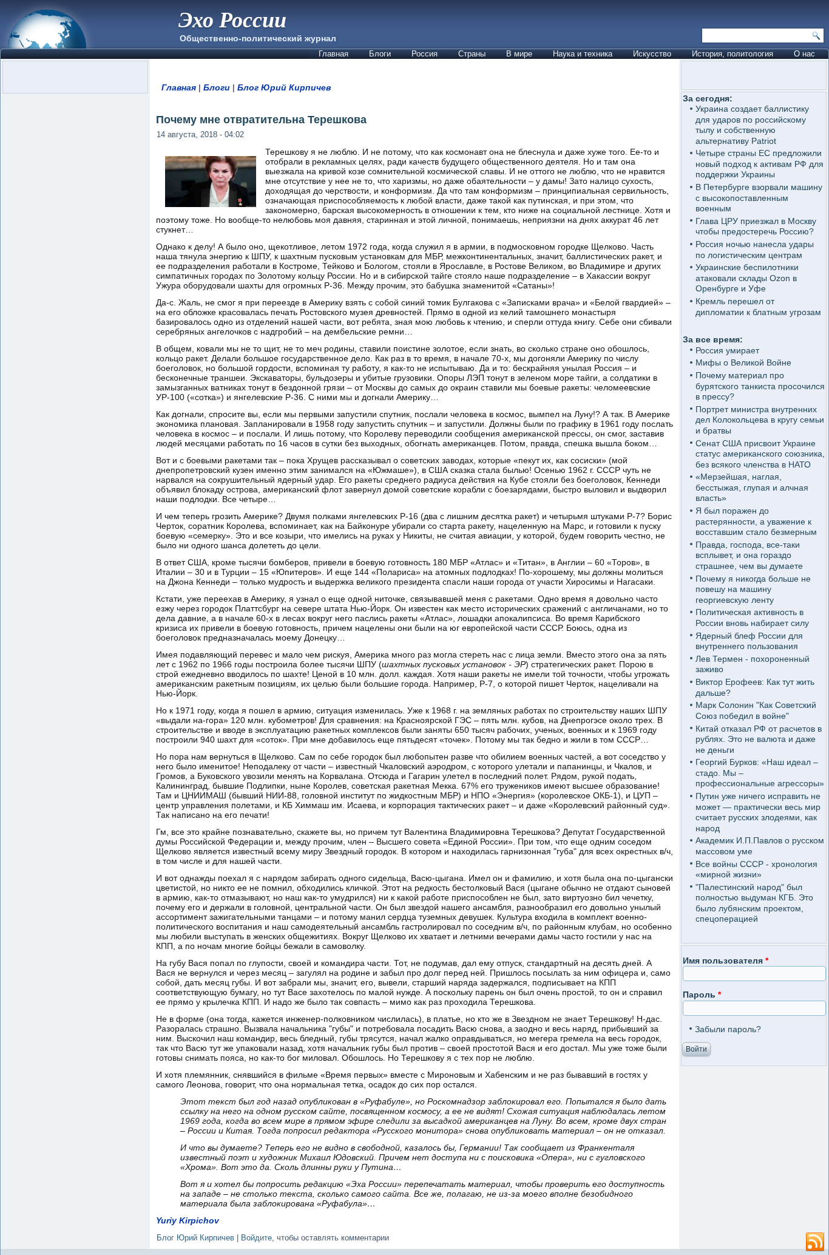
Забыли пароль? (728, 1029)
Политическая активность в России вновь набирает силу (752, 617)
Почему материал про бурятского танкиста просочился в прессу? (760, 385)
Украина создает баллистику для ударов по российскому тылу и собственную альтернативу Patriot (752, 125)
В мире (519, 53)
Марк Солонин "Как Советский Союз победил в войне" (755, 710)
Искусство (652, 53)
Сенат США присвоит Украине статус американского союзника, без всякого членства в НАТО (760, 453)
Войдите (256, 1237)
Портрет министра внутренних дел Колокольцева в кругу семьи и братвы (759, 419)
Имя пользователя (725, 960)
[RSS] (815, 1242)
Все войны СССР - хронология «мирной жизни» (756, 869)
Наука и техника (582, 53)
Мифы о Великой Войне (743, 362)
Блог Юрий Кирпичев (284, 87)
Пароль (702, 994)
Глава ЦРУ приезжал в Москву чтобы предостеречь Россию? (755, 226)
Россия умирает (727, 350)
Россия (424, 53)
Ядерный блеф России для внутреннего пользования (749, 641)
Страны (472, 53)
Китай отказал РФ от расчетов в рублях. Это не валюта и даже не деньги (758, 739)
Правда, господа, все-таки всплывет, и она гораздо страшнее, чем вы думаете (749, 555)
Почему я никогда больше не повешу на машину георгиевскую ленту (753, 589)
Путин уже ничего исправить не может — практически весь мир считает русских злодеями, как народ (758, 812)
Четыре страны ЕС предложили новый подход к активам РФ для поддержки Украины (759, 163)
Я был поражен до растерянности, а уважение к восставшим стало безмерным (756, 521)
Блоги (380, 53)
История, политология (732, 53)
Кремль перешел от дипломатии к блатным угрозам (758, 306)
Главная (333, 53)
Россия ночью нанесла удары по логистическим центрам (754, 249)
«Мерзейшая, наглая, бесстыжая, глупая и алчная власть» (751, 487)
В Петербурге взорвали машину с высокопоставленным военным (758, 197)
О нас (804, 53)
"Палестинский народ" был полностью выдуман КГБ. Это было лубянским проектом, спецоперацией (754, 903)
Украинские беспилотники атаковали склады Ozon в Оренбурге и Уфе (747, 277)
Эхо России (232, 19)
